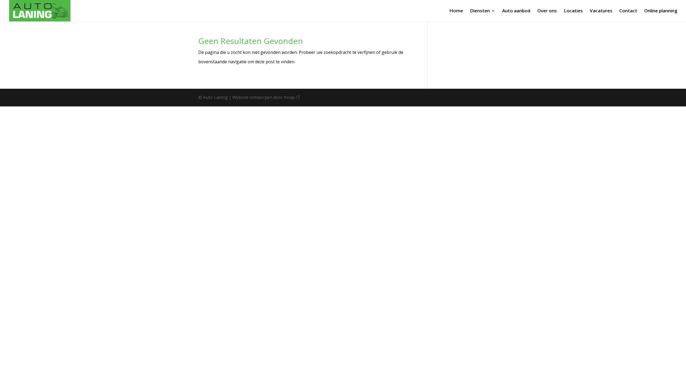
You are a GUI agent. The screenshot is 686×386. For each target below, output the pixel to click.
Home (456, 11)
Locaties (573, 11)
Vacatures (601, 11)
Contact (628, 11)
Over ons (547, 11)
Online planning (660, 11)
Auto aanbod (516, 11)
